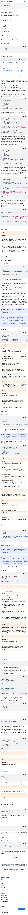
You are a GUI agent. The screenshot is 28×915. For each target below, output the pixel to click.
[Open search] (21, 1)
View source (4, 263)
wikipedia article (7, 282)
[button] (14, 44)
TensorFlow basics (6, 73)
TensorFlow (3, 9)
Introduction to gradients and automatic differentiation (8, 64)
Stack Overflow (4, 897)
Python (20, 9)
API (7, 9)
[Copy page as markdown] (18, 15)
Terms (2, 906)
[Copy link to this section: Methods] (8, 257)
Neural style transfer (20, 73)
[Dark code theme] (24, 47)
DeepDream (18, 67)
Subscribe (21, 909)
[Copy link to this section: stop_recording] (12, 714)
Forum (2, 881)
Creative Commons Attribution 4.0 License (10, 865)
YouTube (3, 887)
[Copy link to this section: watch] (6, 769)
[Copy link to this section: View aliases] (10, 44)
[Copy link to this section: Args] (5, 232)
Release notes (4, 895)
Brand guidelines (4, 899)
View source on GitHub (9, 35)
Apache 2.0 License (11, 866)
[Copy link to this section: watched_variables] (14, 804)
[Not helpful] (11, 12)
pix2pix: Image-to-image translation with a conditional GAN (21, 70)
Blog (2, 879)
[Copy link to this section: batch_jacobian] (12, 260)
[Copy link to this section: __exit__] (8, 838)
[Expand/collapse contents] (8, 19)
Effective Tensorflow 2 (7, 75)
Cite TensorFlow (4, 901)
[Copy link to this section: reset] (6, 656)
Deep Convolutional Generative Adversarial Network (20, 64)
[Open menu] (2, 1)
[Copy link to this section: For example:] (8, 736)
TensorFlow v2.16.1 (6, 5)
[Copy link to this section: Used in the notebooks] (16, 56)
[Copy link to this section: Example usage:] (10, 329)
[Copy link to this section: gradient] (8, 411)
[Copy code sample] (26, 47)
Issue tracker (3, 893)
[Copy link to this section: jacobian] (8, 525)
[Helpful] (9, 12)
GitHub (2, 883)
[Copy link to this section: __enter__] (8, 821)
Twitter (2, 885)
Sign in (25, 1)
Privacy (6, 906)
